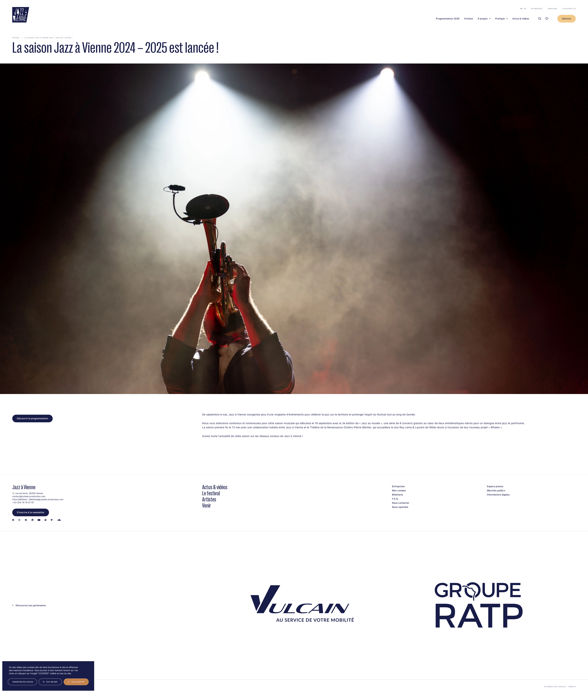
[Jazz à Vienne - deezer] (52, 520)
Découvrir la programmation (32, 418)
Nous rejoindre (400, 507)
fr (521, 8)
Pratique (500, 18)
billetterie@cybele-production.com (46, 499)
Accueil (16, 38)
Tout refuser (51, 682)
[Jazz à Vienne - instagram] (19, 520)
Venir (206, 505)
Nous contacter (400, 502)
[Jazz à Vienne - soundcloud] (59, 520)
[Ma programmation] (546, 19)
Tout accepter (77, 682)
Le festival (211, 493)
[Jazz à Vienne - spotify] (45, 520)
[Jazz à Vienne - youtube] (39, 520)
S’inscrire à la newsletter (30, 512)
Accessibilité (569, 8)
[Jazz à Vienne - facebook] (13, 520)
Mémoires (552, 8)
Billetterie (566, 18)
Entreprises (537, 8)
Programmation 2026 (448, 18)
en (525, 8)
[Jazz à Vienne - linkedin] (32, 520)
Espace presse (495, 486)
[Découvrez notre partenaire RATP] (478, 605)
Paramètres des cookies (22, 682)
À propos (483, 18)
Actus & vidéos (520, 18)
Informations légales (498, 494)
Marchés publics (496, 490)
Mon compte (399, 490)
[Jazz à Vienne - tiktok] (25, 520)
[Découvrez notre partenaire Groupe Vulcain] (300, 605)
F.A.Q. (395, 498)
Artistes (468, 18)
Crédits (572, 687)
